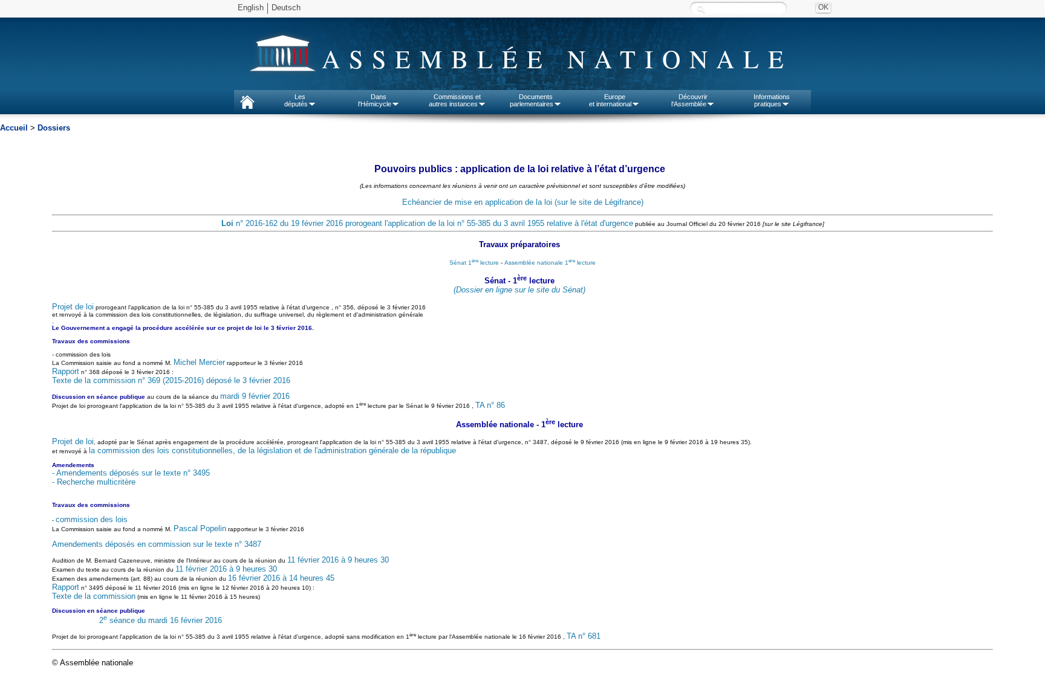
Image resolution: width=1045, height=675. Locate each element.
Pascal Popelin (200, 528)
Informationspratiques (772, 100)
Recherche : (701, 9)
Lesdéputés (296, 100)
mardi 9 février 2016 (255, 396)
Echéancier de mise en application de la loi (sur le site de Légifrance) (522, 202)
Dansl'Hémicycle (374, 100)
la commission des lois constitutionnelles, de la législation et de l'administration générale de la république (272, 450)
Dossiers (53, 127)
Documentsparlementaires (531, 100)
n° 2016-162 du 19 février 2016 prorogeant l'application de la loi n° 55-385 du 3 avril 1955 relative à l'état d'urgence (427, 223)
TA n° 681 (584, 636)
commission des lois (92, 519)
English (251, 7)
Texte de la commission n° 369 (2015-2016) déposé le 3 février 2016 (171, 380)
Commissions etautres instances (455, 100)
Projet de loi (73, 306)
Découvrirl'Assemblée (689, 100)
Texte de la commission (93, 596)
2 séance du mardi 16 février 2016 (160, 620)
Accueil (14, 127)
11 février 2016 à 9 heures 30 (338, 559)
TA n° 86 (490, 405)
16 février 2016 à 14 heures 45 (281, 578)
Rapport (65, 371)
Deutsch (286, 7)
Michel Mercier (199, 362)
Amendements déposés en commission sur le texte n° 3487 (156, 544)
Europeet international (610, 100)
